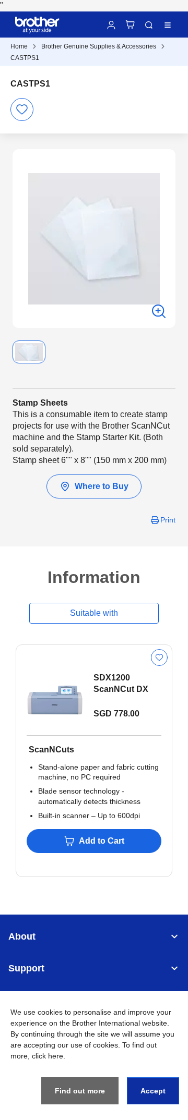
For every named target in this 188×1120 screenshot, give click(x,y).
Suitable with (94, 612)
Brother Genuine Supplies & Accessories (98, 46)
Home (19, 46)
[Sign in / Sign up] (111, 25)
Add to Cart (101, 840)
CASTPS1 (24, 58)
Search (149, 25)
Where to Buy (101, 486)
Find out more (80, 1091)
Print (167, 520)
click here (47, 1056)
